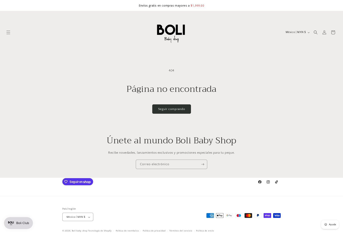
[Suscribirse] (202, 164)
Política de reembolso (127, 231)
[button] (8, 32)
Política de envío (205, 231)
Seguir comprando (171, 109)
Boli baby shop (80, 231)
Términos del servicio (180, 231)
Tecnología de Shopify (100, 231)
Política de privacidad (154, 231)
